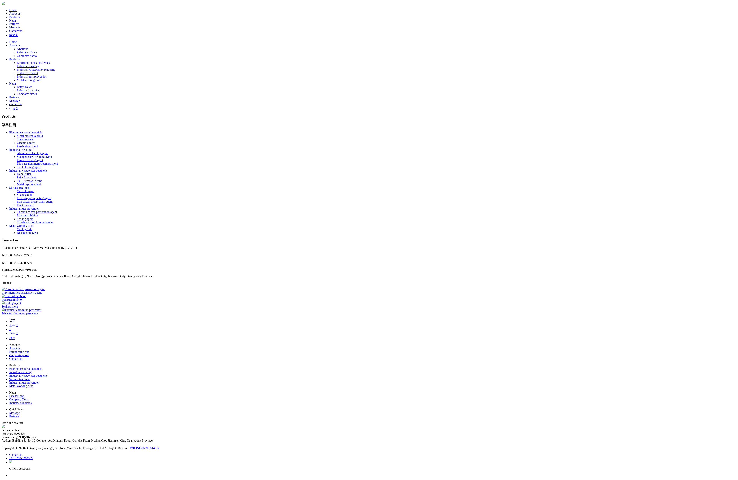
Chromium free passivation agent (37, 212)
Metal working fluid (29, 80)
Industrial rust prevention (32, 76)
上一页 (13, 325)
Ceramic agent (25, 191)
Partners (14, 24)
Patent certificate (27, 52)
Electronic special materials (33, 62)
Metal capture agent (29, 184)
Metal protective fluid (30, 136)
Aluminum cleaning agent (32, 153)
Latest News (24, 87)
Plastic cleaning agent (30, 160)
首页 (12, 320)
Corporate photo (27, 55)
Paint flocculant (26, 177)
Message (14, 27)
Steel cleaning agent (29, 167)
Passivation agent (27, 146)
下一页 (13, 333)
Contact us (15, 30)
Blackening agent (27, 232)
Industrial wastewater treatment (36, 69)
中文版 (13, 35)
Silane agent (24, 194)
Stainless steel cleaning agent (34, 156)
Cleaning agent (26, 142)
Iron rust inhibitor (27, 215)
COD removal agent (29, 180)
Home (13, 10)
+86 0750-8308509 (21, 458)
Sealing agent (25, 219)
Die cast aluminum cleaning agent (37, 163)
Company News (27, 93)
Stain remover (25, 139)
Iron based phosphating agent (34, 201)
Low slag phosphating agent (34, 198)
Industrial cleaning (28, 66)
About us (14, 13)
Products (14, 17)
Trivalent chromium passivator (35, 222)
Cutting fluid (24, 229)
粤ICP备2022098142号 (144, 448)
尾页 (12, 338)
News (12, 20)
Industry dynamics (28, 90)
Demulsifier (24, 174)
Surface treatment (27, 73)
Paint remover (25, 205)
